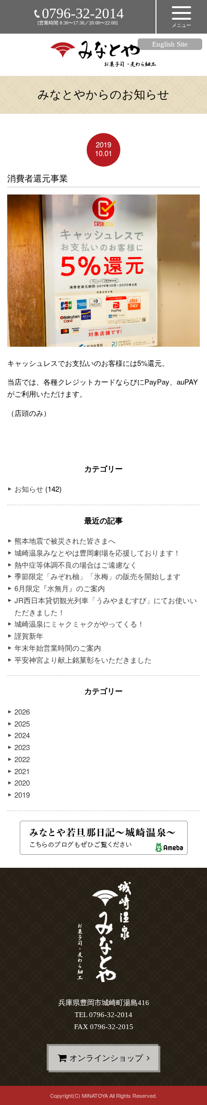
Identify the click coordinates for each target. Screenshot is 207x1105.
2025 (22, 723)
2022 (22, 759)
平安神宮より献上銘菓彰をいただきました (83, 660)
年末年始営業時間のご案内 (57, 648)
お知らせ (28, 489)
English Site (170, 44)
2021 (22, 771)
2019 (22, 794)
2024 (22, 735)
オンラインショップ (106, 1058)
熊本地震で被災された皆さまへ (65, 540)
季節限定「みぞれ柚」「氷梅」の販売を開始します (97, 576)
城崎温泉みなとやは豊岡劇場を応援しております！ (97, 552)
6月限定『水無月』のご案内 (59, 588)
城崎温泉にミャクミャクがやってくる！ (79, 624)
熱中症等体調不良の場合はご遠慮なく (75, 564)
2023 (22, 747)
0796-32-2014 (83, 13)
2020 (22, 782)
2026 (22, 711)
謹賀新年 (28, 636)
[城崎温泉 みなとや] (104, 61)
